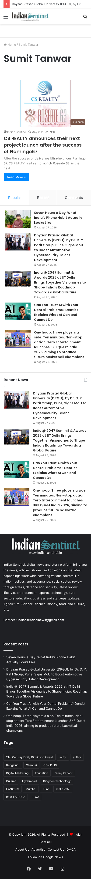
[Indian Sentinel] (30, 16)
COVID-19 (50, 765)
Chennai (31, 765)
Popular (14, 197)
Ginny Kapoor (63, 773)
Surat (35, 797)
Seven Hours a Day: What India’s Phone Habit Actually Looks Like (58, 217)
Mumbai (31, 789)
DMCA (71, 849)
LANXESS (12, 789)
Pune (46, 789)
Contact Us (56, 849)
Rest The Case (15, 797)
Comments (74, 197)
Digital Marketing (17, 773)
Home (11, 44)
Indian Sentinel (17, 132)
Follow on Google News (45, 857)
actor (63, 757)
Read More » (16, 177)
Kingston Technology (57, 781)
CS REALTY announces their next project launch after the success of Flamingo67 (43, 145)
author (77, 757)
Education (41, 773)
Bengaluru (12, 765)
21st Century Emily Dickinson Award (29, 757)
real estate (63, 789)
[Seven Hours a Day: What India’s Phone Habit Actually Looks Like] (18, 219)
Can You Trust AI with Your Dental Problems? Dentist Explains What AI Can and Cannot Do (56, 312)
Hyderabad (29, 781)
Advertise (39, 849)
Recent (43, 197)
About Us (22, 849)
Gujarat (11, 781)
